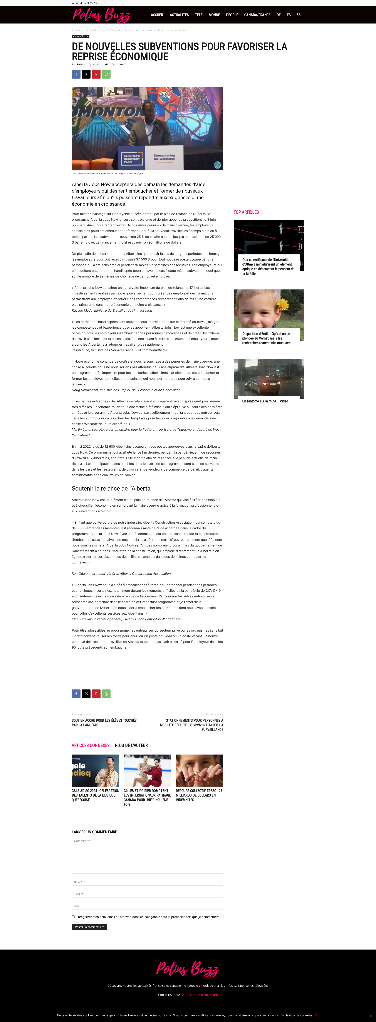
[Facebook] (76, 74)
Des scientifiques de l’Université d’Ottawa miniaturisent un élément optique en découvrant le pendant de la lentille (268, 266)
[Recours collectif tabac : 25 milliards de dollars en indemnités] (199, 771)
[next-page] (81, 813)
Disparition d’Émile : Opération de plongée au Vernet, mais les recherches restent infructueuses (266, 338)
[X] (86, 74)
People (232, 15)
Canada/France (257, 15)
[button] (299, 15)
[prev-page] (74, 813)
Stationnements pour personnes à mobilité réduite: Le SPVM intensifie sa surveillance (191, 725)
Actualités (179, 15)
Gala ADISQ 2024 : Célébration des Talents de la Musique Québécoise (95, 795)
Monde (214, 15)
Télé (199, 15)
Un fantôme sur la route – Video (265, 401)
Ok (317, 1015)
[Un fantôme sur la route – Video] (269, 379)
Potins (81, 64)
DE (279, 15)
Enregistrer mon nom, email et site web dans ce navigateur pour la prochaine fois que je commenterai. (148, 917)
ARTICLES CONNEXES (91, 745)
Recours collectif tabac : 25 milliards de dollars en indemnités (199, 795)
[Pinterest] (96, 74)
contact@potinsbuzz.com (200, 995)
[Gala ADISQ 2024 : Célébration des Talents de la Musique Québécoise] (95, 771)
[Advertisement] (147, 662)
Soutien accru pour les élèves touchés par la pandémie (104, 722)
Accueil (157, 15)
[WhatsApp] (106, 74)
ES (289, 15)
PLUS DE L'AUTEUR (131, 745)
